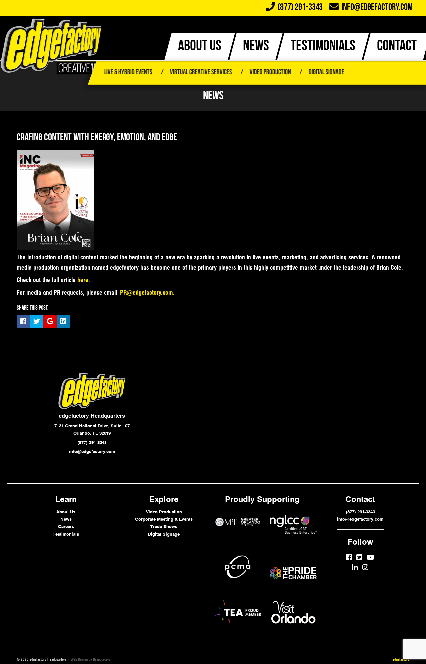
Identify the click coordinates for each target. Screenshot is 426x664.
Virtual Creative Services (201, 72)
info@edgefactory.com (376, 7)
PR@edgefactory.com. (147, 292)
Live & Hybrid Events (128, 72)
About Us (65, 511)
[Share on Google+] (50, 321)
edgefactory (401, 659)
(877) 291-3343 (360, 511)
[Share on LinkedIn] (63, 321)
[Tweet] (36, 321)
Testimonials (66, 534)
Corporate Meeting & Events (164, 519)
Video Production (270, 72)
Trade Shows (163, 526)
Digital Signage (326, 72)
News (66, 519)
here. (83, 279)
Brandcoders (102, 659)
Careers (66, 526)
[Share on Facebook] (23, 321)
